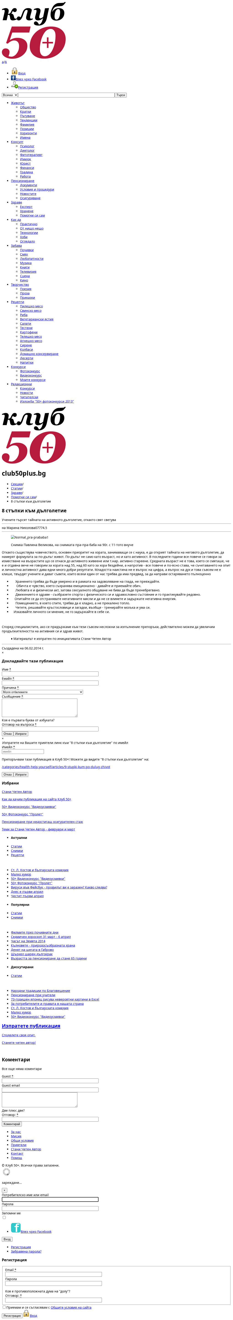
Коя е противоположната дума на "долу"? (37, 1291)
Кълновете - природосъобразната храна (43, 945)
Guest (7, 1076)
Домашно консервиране (39, 354)
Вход (21, 73)
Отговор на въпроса (19, 724)
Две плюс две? (13, 1110)
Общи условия (22, 1140)
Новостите (28, 193)
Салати (25, 323)
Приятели (18, 1145)
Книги (25, 267)
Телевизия (28, 271)
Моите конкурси (33, 380)
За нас (16, 1132)
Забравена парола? (26, 1251)
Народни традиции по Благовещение (40, 990)
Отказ (8, 733)
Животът (18, 103)
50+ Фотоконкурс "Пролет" (22, 814)
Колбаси (26, 349)
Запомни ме (11, 1213)
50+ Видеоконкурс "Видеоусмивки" (29, 806)
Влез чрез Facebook (31, 79)
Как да (16, 219)
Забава (16, 245)
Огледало (27, 241)
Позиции (27, 129)
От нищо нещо (31, 228)
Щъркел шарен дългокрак (32, 954)
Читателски (29, 397)
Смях (24, 254)
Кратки (25, 111)
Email (10, 1270)
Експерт (26, 206)
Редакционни (21, 384)
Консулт (17, 142)
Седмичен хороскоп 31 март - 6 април (41, 936)
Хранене (26, 211)
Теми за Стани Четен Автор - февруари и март (38, 829)
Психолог (27, 146)
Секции (17, 484)
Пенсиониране (22, 181)
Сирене (26, 345)
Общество (28, 107)
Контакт (17, 1153)
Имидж (25, 159)
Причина (10, 687)
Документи (28, 185)
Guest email (11, 1085)
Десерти (26, 358)
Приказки (27, 297)
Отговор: (10, 1115)
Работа (25, 176)
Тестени (26, 328)
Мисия (16, 1136)
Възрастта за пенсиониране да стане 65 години (49, 958)
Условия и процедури (37, 189)
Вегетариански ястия (36, 319)
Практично (28, 224)
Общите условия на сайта (71, 1307)
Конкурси (18, 367)
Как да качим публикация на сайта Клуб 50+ (36, 799)
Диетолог (27, 150)
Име (6, 669)
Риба (24, 315)
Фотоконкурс (30, 371)
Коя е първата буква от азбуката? (28, 720)
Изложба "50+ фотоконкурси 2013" (47, 401)
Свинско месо (30, 310)
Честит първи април (27, 896)
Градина (26, 172)
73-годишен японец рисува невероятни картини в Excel (55, 999)
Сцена (25, 276)
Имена (25, 137)
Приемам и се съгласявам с (48, 1307)
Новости (26, 393)
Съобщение (12, 696)
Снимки (17, 850)
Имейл (8, 747)
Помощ (16, 1158)
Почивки (27, 250)
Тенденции (28, 120)
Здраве (16, 202)
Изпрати (20, 774)
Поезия (25, 289)
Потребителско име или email (25, 1195)
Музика (26, 263)
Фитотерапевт (31, 155)
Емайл (8, 678)
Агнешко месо (31, 341)
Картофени (29, 332)
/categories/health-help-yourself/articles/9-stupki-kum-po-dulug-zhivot (56, 767)
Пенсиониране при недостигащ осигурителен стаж (42, 822)
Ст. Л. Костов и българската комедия (39, 870)
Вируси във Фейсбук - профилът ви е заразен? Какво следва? (59, 887)
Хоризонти (28, 133)
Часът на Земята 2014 (28, 941)
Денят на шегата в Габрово (32, 949)
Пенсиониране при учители (33, 995)
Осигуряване (30, 198)
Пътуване (27, 116)
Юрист (25, 163)
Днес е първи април (27, 891)
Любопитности (31, 258)
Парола (7, 1204)
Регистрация (28, 87)
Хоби (24, 237)
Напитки (26, 362)
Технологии (29, 232)
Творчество (20, 284)
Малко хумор (21, 874)
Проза (25, 293)
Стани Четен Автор (17, 791)
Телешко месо (31, 336)
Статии (16, 488)
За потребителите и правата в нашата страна (47, 1003)
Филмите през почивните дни (34, 932)
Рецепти (17, 302)
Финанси (27, 168)
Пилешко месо (31, 306)
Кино (24, 280)
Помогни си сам (32, 215)
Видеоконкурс (31, 375)
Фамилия (27, 124)
